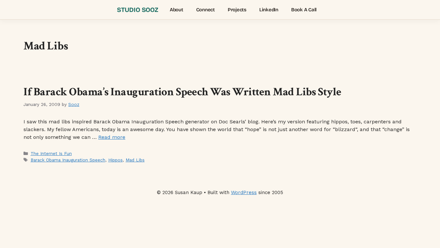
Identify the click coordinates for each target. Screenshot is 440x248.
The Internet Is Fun (51, 153)
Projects (237, 10)
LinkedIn (268, 10)
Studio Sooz (137, 10)
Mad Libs (135, 159)
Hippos (115, 159)
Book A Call (304, 10)
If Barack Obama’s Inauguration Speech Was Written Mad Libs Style (182, 92)
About (176, 10)
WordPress (244, 192)
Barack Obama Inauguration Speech (68, 159)
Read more (111, 137)
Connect (205, 10)
